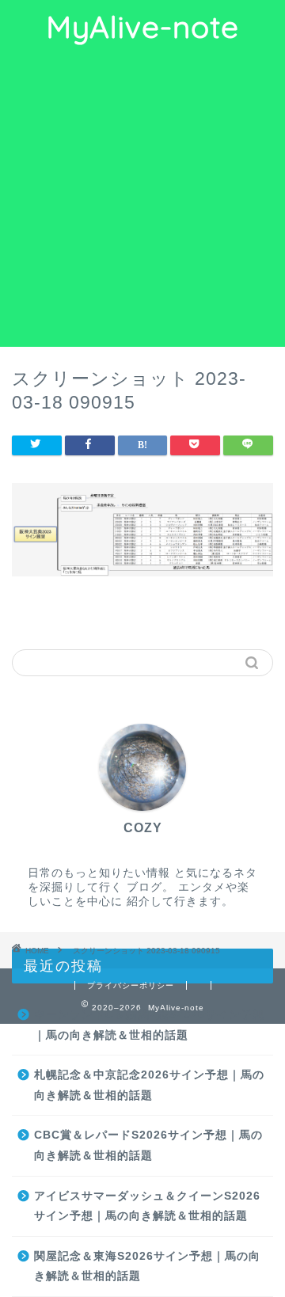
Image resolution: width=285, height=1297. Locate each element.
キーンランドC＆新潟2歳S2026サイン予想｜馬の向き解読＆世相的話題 (149, 1025)
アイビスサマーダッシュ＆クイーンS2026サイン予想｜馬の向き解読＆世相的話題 (147, 1206)
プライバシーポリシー (130, 985)
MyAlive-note (142, 27)
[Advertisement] (142, 196)
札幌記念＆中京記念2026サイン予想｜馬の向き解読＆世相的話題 (149, 1085)
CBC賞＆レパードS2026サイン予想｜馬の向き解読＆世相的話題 (148, 1145)
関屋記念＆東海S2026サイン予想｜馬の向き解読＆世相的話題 (147, 1266)
